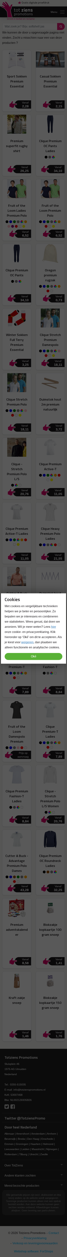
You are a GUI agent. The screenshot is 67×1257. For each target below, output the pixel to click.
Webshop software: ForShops (33, 1251)
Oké (33, 656)
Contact (54, 1233)
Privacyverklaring (35, 1238)
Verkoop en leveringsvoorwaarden (35, 1243)
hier (53, 626)
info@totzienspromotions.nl (29, 1089)
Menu (54, 11)
